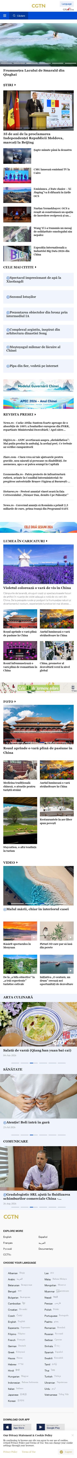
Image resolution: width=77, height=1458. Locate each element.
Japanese (17, 1394)
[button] (17, 742)
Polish (52, 1309)
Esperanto (19, 1327)
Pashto (52, 1321)
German (17, 1346)
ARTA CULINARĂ (18, 997)
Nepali (51, 1297)
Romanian (55, 1327)
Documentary (46, 1248)
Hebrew (15, 1364)
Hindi (14, 1370)
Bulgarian (19, 1297)
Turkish (53, 1376)
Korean (16, 1400)
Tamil (51, 1364)
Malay (56, 1279)
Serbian (53, 1340)
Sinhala (52, 1346)
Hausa (15, 1358)
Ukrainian (56, 1382)
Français (8, 1242)
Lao (49, 1273)
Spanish (54, 1352)
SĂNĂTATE (12, 1069)
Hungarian (18, 1376)
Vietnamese (57, 1394)
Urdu (50, 1388)
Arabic (15, 1279)
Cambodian (16, 1303)
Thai (50, 1370)
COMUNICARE (15, 1141)
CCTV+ (7, 1254)
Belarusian (20, 1285)
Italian (15, 1388)
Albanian (16, 1273)
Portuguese (56, 1315)
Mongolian (55, 1285)
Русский (7, 1248)
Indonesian (23, 1382)
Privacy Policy (10, 1452)
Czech (15, 1315)
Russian (54, 1334)
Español (43, 1236)
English (7, 1236)
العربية (42, 1242)
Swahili (54, 1358)
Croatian (17, 1309)
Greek (16, 1352)
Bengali (14, 1291)
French (16, 1340)
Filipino (16, 1334)
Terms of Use (29, 1452)
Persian (53, 1303)
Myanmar (57, 1291)
